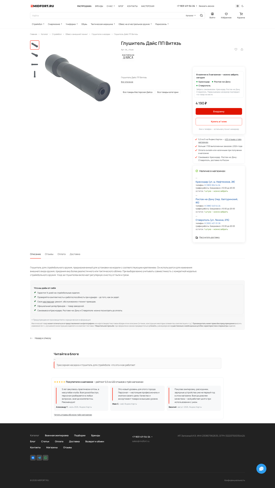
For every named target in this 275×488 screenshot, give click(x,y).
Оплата (62, 254)
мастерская (48, 301)
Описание (35, 254)
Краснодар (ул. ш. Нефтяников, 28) (215, 181)
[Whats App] (45, 458)
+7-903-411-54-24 (186, 6)
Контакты (35, 447)
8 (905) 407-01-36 (212, 223)
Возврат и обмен (94, 441)
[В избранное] (236, 49)
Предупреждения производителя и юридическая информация (62, 320)
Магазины (52, 447)
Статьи (45, 441)
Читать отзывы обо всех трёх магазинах (73, 414)
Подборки (80, 435)
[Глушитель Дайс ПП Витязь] (78, 77)
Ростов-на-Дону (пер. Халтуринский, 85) (217, 201)
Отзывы (49, 254)
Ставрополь (205, 85)
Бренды (95, 435)
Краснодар (204, 81)
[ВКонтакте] (33, 458)
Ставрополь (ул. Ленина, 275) (212, 219)
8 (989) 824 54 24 (212, 185)
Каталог (34, 435)
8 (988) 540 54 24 (212, 205)
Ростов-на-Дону (222, 81)
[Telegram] (39, 458)
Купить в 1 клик (219, 121)
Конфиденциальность (234, 480)
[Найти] (201, 15)
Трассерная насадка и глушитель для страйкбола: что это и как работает (96, 365)
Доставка (75, 254)
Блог (33, 441)
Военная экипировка (56, 435)
